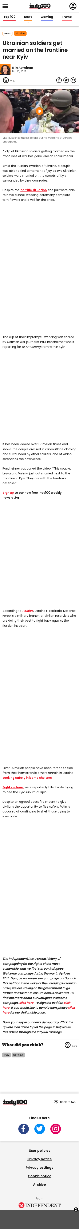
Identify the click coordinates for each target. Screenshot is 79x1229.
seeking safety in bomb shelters (27, 778)
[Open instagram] (55, 1129)
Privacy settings (39, 1167)
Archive (39, 1184)
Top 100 (9, 17)
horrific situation (33, 190)
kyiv (6, 1055)
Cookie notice (39, 1176)
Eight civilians (13, 787)
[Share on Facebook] (59, 80)
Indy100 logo (40, 6)
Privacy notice (39, 1159)
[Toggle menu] (6, 6)
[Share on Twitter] (66, 80)
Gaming (47, 17)
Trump (67, 17)
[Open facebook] (23, 1129)
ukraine (20, 33)
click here (26, 1003)
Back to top (68, 1102)
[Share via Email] (73, 80)
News (28, 17)
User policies (39, 1150)
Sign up (8, 493)
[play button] (39, 111)
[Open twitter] (39, 1129)
